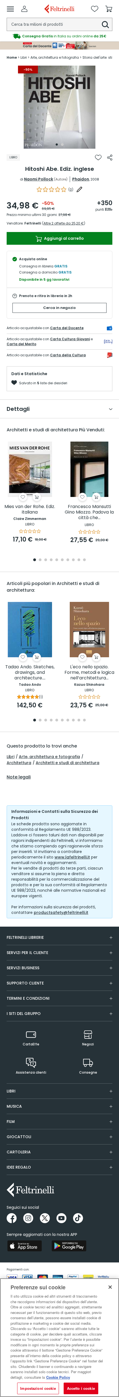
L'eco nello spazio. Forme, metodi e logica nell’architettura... (89, 672)
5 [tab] (57, 560)
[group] (59, 36)
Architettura (19, 762)
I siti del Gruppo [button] (24, 1013)
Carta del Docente (67, 328)
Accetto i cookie (81, 1388)
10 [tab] (84, 560)
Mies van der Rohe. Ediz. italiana (29, 509)
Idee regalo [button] (19, 1167)
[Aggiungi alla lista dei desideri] (98, 157)
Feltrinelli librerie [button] (25, 937)
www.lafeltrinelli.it (72, 857)
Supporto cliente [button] (25, 983)
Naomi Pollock (38, 179)
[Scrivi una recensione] (79, 189)
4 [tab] (51, 560)
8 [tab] (73, 560)
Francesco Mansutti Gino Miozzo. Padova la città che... (89, 512)
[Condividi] (109, 157)
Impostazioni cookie (38, 1388)
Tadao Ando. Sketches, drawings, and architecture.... (30, 672)
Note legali (19, 777)
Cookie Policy (58, 1377)
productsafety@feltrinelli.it (61, 912)
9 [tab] (79, 560)
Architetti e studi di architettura (67, 762)
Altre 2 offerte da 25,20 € (63, 223)
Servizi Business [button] (23, 968)
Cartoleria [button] (19, 1152)
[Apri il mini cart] (109, 9)
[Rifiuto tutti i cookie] (110, 1287)
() (70, 189)
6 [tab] (62, 560)
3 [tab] (46, 560)
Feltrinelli (32, 223)
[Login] (24, 8)
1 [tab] (57, 144)
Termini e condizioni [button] (28, 998)
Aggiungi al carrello (63, 238)
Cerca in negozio (59, 307)
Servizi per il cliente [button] (27, 952)
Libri (10, 756)
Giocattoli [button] (19, 1137)
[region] (59, 1337)
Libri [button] (11, 1091)
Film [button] (11, 1121)
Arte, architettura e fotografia (49, 756)
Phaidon (80, 179)
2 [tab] (62, 144)
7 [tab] (68, 560)
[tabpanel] (59, 107)
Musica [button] (14, 1106)
